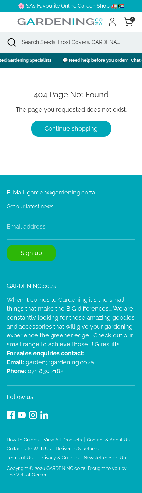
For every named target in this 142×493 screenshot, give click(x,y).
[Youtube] (22, 415)
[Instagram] (33, 415)
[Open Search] (11, 42)
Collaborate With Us (29, 448)
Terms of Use (21, 457)
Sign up (31, 252)
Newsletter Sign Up (105, 457)
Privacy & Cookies (59, 457)
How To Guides (23, 439)
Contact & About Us (108, 439)
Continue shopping (71, 128)
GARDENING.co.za (66, 468)
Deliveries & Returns (77, 448)
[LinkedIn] (44, 415)
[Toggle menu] (8, 22)
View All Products (63, 439)
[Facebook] (11, 415)
